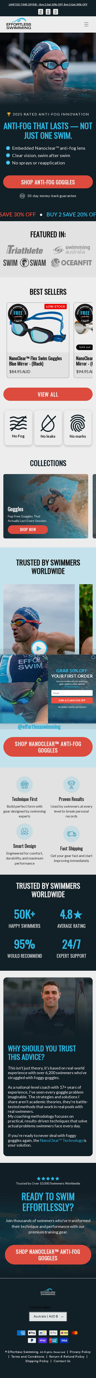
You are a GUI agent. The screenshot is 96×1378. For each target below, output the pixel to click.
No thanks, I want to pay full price (72, 707)
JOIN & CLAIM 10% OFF (71, 700)
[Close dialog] (93, 657)
